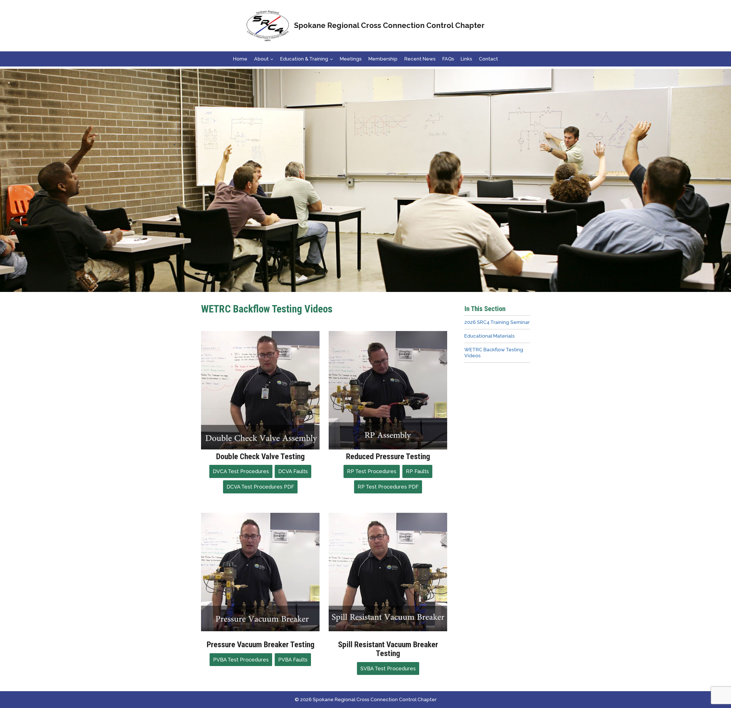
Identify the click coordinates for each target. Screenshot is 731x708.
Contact (488, 59)
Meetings (351, 59)
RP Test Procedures (371, 471)
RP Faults (417, 471)
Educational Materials (489, 336)
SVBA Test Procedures (388, 668)
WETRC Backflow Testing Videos (493, 352)
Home (240, 59)
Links (466, 59)
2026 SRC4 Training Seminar (497, 322)
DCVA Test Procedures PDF (260, 487)
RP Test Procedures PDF (388, 487)
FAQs (448, 59)
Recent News (419, 59)
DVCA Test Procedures (241, 471)
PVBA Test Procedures (241, 660)
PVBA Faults (293, 660)
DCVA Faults (293, 471)
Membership (382, 59)
